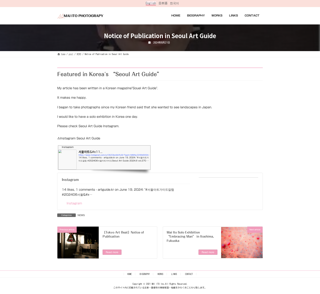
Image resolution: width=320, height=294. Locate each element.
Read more (112, 252)
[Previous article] (78, 256)
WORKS (160, 274)
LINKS (174, 274)
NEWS (81, 215)
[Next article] (242, 255)
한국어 (174, 3)
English (151, 3)
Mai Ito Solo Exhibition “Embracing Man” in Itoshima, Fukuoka (190, 236)
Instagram (70, 179)
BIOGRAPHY (145, 274)
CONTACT (189, 274)
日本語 (163, 3)
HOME (129, 274)
